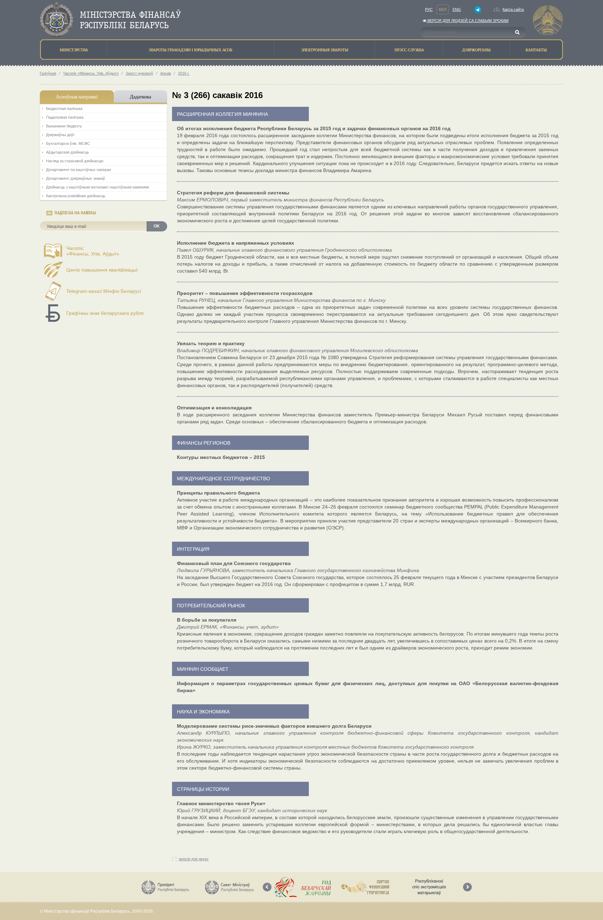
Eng (457, 9)
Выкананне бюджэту (64, 126)
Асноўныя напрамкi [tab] (77, 96)
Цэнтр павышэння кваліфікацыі (101, 270)
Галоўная (48, 73)
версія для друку (194, 859)
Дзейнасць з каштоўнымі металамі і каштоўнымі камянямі (97, 187)
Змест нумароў (139, 73)
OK (157, 226)
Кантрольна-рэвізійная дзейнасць (75, 196)
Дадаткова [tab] (140, 96)
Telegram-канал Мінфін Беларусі (103, 291)
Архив (165, 73)
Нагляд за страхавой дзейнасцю (74, 161)
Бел (442, 9)
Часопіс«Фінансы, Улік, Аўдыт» (92, 251)
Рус (429, 9)
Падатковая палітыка (64, 117)
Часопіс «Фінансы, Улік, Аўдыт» (91, 73)
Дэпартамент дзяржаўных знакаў (75, 178)
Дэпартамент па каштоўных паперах (78, 170)
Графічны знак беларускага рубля (105, 313)
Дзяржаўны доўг (60, 135)
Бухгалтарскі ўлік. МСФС (68, 143)
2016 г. (183, 73)
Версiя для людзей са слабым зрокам (467, 20)
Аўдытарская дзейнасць (67, 152)
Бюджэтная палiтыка (64, 108)
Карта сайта (513, 9)
